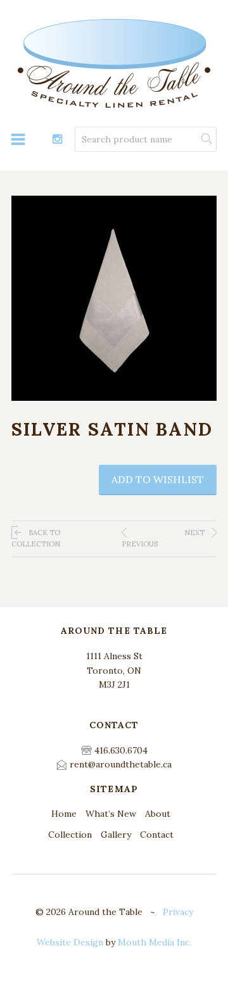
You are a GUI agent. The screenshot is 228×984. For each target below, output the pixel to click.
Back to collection (35, 538)
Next (195, 532)
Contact (157, 834)
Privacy (178, 912)
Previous (140, 543)
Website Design (70, 942)
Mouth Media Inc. (154, 942)
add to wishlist (157, 479)
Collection (70, 834)
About (157, 813)
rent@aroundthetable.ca (121, 764)
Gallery (116, 834)
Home (64, 813)
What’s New (111, 813)
